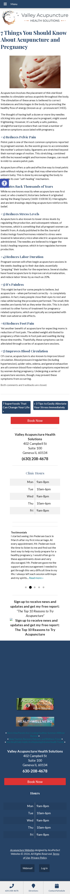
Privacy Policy (39, 857)
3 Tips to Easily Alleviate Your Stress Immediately (50, 405)
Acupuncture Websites (22, 850)
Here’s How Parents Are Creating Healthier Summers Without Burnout (36, 734)
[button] (4, 183)
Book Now (35, 420)
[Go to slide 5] (43, 587)
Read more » (36, 577)
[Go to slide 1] (26, 587)
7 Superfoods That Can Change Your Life (16, 407)
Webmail (27, 868)
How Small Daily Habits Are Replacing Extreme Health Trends (35, 742)
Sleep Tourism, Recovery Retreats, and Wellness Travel (35, 739)
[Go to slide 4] (39, 587)
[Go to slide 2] (30, 587)
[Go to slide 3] (34, 587)
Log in (44, 868)
